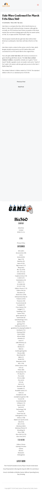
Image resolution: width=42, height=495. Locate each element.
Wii (19, 421)
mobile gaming (19, 351)
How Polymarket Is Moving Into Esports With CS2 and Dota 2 (21, 469)
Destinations (20, 280)
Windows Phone (20, 428)
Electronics (19, 294)
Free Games (19, 307)
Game (19, 313)
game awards (20, 315)
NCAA (19, 359)
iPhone (19, 336)
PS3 (19, 378)
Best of (20, 263)
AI (20, 255)
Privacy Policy (21, 243)
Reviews (19, 386)
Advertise (21, 228)
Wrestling (20, 430)
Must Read (20, 355)
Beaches (20, 261)
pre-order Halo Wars (14, 55)
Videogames (19, 415)
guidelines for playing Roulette (20, 328)
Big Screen (19, 265)
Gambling (19, 311)
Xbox (19, 432)
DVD (19, 282)
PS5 (20, 382)
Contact (21, 230)
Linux (20, 340)
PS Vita (20, 374)
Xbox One (19, 436)
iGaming (19, 332)
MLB (20, 349)
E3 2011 (19, 286)
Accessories (19, 253)
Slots (20, 392)
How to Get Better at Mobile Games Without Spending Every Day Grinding (21, 473)
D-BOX (20, 278)
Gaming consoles (20, 326)
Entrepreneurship (20, 296)
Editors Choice (19, 288)
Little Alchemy (20, 342)
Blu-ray (19, 269)
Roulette (20, 388)
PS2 (19, 376)
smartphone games (19, 396)
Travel (20, 411)
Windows (19, 426)
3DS (19, 251)
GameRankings (19, 319)
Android (19, 257)
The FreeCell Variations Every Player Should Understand (21, 465)
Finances (19, 301)
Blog (19, 267)
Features (19, 298)
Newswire (19, 361)
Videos (19, 417)
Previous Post (21, 81)
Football (19, 305)
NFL (19, 363)
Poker (19, 369)
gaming (19, 324)
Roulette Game (19, 390)
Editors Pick (20, 290)
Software (19, 403)
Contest (19, 273)
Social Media (20, 401)
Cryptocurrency (19, 276)
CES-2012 (20, 271)
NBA (19, 357)
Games (19, 321)
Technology (19, 409)
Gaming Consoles (21, 446)
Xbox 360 (14, 22)
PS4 (19, 380)
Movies (19, 353)
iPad (18, 334)
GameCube (20, 317)
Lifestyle (20, 338)
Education (20, 292)
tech (19, 407)
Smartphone (19, 394)
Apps (19, 259)
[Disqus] (21, 116)
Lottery (20, 344)
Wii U (19, 424)
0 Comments (6, 22)
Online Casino (19, 365)
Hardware (20, 330)
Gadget (19, 309)
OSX (20, 367)
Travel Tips (20, 413)
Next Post (21, 86)
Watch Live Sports (19, 419)
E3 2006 (19, 284)
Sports (19, 405)
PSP (19, 384)
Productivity (19, 371)
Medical (20, 346)
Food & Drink (20, 303)
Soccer (20, 399)
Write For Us (21, 232)
